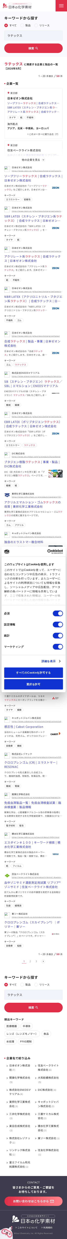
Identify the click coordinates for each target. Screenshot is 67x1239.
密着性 (27, 199)
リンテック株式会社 (19, 1152)
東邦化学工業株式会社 (19, 1104)
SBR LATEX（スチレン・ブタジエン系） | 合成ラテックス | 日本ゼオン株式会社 (33, 108)
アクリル (19, 524)
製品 (28, 25)
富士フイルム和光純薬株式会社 (19, 1164)
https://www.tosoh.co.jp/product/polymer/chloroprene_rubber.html (37, 917)
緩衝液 (18, 905)
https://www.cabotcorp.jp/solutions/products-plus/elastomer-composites (37, 536)
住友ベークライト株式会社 (48, 1067)
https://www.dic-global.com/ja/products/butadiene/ (36, 456)
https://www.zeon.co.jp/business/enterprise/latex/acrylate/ (37, 251)
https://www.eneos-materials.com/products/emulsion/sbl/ (37, 376)
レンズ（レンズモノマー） (22, 1033)
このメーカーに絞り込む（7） (44, 133)
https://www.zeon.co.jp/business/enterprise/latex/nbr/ (37, 291)
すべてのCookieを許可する (33, 672)
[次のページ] (43, 961)
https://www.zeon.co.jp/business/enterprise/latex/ (36, 336)
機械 (8, 404)
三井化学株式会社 (19, 1116)
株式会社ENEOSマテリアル (20, 1092)
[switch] (58, 624)
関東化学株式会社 (19, 1079)
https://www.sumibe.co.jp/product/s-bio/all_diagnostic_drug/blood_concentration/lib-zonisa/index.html (37, 877)
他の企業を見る (31, 159)
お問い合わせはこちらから (31, 1201)
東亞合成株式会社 (19, 1128)
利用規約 (47, 1227)
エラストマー (13, 199)
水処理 (10, 1041)
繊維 (17, 404)
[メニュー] (61, 5)
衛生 (21, 825)
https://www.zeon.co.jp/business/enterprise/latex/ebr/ (37, 416)
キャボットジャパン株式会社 (48, 1104)
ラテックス (20, 364)
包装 (8, 905)
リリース (44, 25)
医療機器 (11, 1026)
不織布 (30, 117)
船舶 (19, 945)
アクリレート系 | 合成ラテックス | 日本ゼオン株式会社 (33, 112)
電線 (17, 785)
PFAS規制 (26, 1041)
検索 (33, 48)
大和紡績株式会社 (48, 1079)
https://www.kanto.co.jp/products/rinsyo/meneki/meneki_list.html (37, 797)
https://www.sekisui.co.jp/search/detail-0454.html (35, 837)
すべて (13, 25)
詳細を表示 (49, 661)
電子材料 (10, 825)
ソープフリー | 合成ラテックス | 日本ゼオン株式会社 (32, 103)
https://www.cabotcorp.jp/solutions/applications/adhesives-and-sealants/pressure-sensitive (37, 721)
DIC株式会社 (46, 1090)
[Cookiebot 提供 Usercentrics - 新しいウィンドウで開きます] (48, 551)
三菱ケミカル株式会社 (48, 1116)
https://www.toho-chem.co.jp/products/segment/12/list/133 (37, 497)
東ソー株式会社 (48, 1138)
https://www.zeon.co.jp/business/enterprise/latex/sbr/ (37, 211)
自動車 (9, 745)
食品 (46, 1033)
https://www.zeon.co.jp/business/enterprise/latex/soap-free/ (37, 171)
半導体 (27, 1026)
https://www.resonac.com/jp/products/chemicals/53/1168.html (37, 757)
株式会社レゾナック (19, 1140)
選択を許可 (33, 684)
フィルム (17, 865)
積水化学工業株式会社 (48, 1128)
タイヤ (12, 117)
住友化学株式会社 (48, 1152)
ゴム (19, 320)
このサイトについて (28, 1227)
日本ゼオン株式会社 (19, 1067)
